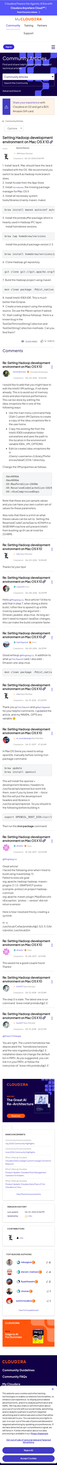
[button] (51, 366)
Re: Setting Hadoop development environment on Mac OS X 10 (26, 364)
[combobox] (28, 83)
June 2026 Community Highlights (20, 1152)
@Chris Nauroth (16, 659)
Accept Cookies (28, 1458)
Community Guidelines (18, 1370)
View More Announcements (28, 1194)
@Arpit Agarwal (42, 707)
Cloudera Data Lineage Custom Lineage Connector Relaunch (28, 1162)
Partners (42, 25)
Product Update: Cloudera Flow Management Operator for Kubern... (25, 1174)
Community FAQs (14, 1376)
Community (13, 25)
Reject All (28, 1450)
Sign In (9, 47)
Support (28, 33)
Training (28, 25)
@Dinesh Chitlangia (12, 1036)
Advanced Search (12, 90)
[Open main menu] (53, 47)
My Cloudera (11, 1384)
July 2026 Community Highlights (19, 1143)
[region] (28, 1424)
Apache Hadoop (22, 148)
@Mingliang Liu (16, 600)
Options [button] (12, 128)
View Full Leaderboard (28, 1310)
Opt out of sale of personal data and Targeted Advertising (28, 1441)
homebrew (18, 187)
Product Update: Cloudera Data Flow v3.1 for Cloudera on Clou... (25, 1185)
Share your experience (26, 102)
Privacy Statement (39, 1433)
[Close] (52, 1389)
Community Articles (14, 121)
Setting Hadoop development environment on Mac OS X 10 (28, 139)
